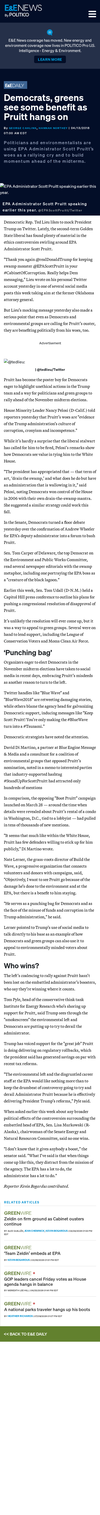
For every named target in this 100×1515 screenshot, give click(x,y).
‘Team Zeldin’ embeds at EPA (32, 1253)
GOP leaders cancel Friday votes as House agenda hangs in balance (45, 1281)
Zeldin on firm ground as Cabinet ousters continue (44, 1221)
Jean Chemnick (34, 1230)
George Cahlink (23, 128)
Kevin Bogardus (57, 1230)
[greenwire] (18, 1213)
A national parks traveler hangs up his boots (47, 1309)
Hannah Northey (53, 128)
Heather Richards (20, 1316)
